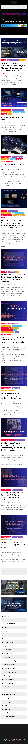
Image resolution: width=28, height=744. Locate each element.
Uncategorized (8, 709)
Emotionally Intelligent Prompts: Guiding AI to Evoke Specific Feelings (11, 395)
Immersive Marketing (18, 110)
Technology (23, 60)
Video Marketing (10, 161)
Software (4, 114)
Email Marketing (6, 328)
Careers (4, 60)
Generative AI (5, 159)
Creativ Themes (18, 741)
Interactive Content (7, 112)
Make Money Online (13, 60)
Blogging (16, 323)
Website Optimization (10, 717)
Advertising (7, 616)
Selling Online (8, 687)
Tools (9, 114)
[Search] (25, 7)
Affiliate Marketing (9, 620)
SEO (15, 330)
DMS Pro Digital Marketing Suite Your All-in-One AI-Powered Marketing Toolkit (13, 339)
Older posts (7, 572)
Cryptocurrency (8, 642)
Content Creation (6, 110)
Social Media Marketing (8, 332)
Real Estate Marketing (19, 112)
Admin (5, 73)
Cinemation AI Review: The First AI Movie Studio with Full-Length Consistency (13, 167)
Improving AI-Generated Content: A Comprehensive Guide (13, 544)
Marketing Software (7, 330)
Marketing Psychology (7, 390)
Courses (6, 638)
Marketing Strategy (20, 440)
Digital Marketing (6, 213)
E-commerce (7, 650)
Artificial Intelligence (18, 157)
